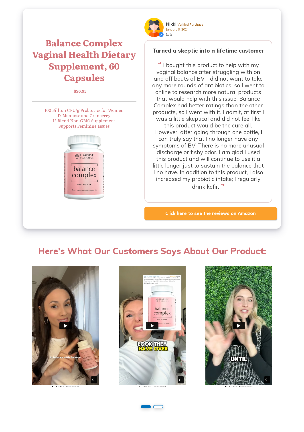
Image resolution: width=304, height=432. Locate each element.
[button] (146, 406)
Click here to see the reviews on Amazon (210, 213)
